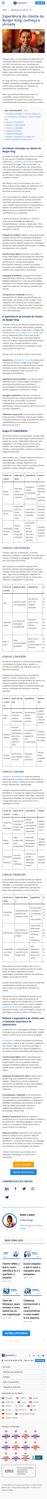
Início (4, 10)
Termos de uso (36, 1487)
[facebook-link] (29, 1356)
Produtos (6, 1377)
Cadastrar (40, 3)
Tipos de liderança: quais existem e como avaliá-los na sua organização (11, 1307)
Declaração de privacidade (21, 1487)
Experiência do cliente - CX (21, 10)
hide (25, 110)
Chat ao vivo (28, 1360)
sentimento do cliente (11, 1007)
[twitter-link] (34, 1356)
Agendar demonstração (23, 1172)
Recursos (6, 1367)
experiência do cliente (23, 162)
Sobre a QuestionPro (11, 1382)
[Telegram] (6, 1197)
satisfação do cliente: (21, 360)
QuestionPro (9, 1041)
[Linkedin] (6, 1188)
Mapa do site (6, 1487)
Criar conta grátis (23, 1164)
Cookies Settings (7, 1490)
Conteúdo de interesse (12, 1387)
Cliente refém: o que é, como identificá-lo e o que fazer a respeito (11, 1270)
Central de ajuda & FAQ (13, 1360)
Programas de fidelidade (12, 777)
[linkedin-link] (38, 1356)
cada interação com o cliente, (27, 333)
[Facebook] (15, 1188)
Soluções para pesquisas (12, 1372)
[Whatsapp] (32, 1188)
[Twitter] (24, 1188)
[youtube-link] (43, 1356)
